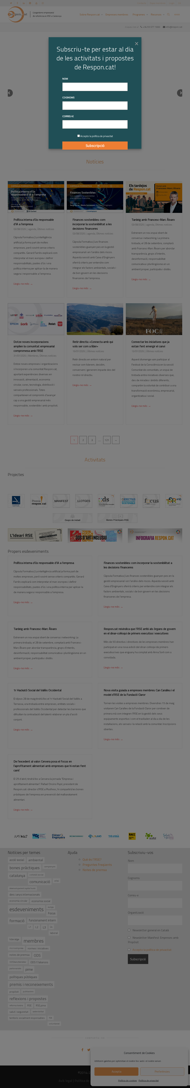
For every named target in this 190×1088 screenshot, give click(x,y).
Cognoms (68, 97)
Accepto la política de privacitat (96, 136)
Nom (65, 78)
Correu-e (68, 116)
